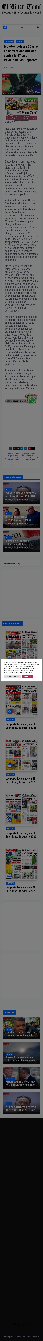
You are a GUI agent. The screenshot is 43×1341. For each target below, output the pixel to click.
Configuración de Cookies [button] (12, 676)
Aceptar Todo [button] (28, 676)
